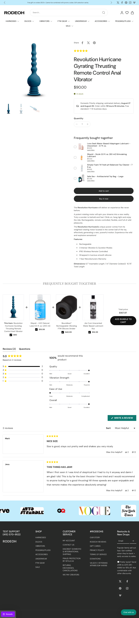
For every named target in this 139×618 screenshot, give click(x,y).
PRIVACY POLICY (97, 550)
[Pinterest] (126, 2)
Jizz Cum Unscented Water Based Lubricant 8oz (93, 326)
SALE (68, 26)
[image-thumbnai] (8, 109)
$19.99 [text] (42, 329)
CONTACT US (68, 544)
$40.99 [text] (68, 332)
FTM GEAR (62, 21)
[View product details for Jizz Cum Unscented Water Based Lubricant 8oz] (93, 307)
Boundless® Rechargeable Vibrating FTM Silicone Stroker (66, 326)
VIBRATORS (44, 21)
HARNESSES (11, 21)
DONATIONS (95, 558)
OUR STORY (95, 537)
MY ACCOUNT (69, 540)
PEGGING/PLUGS (123, 21)
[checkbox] (11, 335)
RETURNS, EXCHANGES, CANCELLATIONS (70, 568)
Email (121, 540)
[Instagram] (130, 2)
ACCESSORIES (101, 21)
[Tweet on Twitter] (88, 43)
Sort (108, 428)
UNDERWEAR (81, 21)
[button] (86, 51)
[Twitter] (118, 2)
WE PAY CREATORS (71, 574)
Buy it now (103, 199)
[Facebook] (122, 2)
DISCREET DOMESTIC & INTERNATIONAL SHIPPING (72, 551)
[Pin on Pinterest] (94, 43)
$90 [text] (15, 335)
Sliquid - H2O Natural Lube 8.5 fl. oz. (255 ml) (40, 324)
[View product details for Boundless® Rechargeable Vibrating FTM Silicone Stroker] (66, 307)
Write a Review (125, 418)
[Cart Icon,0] (132, 13)
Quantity (78, 118)
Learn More (90, 150)
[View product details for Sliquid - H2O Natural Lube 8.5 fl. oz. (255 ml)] (39, 307)
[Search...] (103, 12)
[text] (69, 283)
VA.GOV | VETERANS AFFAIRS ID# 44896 (99, 564)
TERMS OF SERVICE (98, 554)
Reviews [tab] (9, 349)
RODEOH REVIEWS (98, 541)
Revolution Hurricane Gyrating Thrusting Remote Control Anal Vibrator (13, 327)
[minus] (76, 124)
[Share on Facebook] (82, 43)
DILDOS (27, 21)
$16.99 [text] (95, 332)
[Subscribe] (133, 541)
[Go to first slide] (111, 2)
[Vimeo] (134, 2)
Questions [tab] (24, 349)
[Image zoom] (34, 71)
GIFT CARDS (95, 546)
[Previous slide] (4, 2)
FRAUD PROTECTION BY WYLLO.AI (71, 559)
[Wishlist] (127, 13)
